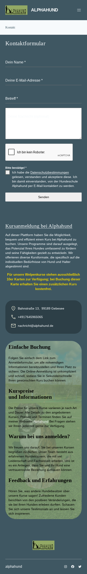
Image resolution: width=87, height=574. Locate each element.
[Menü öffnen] (79, 10)
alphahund (44, 9)
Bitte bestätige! (16, 167)
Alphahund (40, 421)
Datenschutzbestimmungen (49, 172)
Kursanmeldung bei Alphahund (38, 226)
